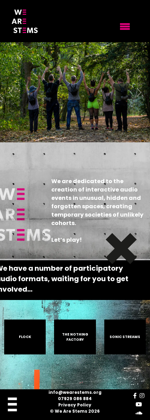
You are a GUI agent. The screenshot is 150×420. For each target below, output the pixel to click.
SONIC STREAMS (125, 336)
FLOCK (25, 336)
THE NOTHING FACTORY (75, 337)
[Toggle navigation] (125, 26)
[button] (11, 92)
